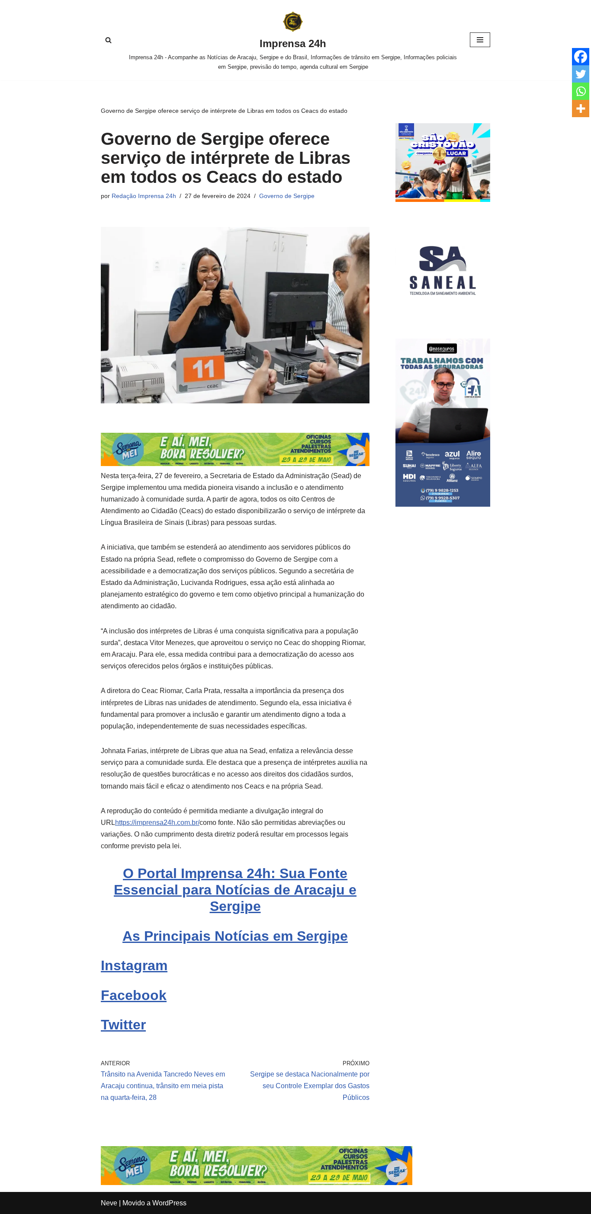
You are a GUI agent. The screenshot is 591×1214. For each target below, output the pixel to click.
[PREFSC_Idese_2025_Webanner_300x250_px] (442, 199)
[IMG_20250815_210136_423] (442, 504)
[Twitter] (580, 74)
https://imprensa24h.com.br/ (157, 822)
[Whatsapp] (580, 91)
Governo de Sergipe (287, 195)
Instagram (134, 965)
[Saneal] (442, 315)
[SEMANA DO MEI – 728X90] (235, 463)
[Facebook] (580, 56)
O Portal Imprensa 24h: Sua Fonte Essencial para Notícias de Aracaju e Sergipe (235, 890)
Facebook (134, 995)
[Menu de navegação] (480, 39)
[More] (580, 108)
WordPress (169, 1203)
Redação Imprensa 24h (144, 195)
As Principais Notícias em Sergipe (235, 936)
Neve (109, 1203)
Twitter (123, 1024)
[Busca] (108, 40)
